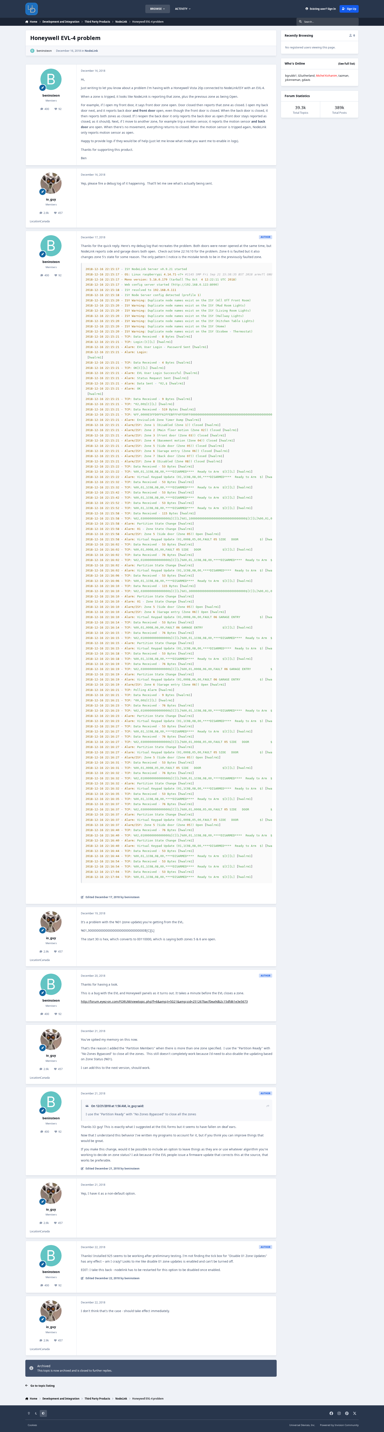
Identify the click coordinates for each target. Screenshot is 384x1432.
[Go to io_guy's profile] (51, 183)
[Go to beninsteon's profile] (32, 51)
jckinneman (292, 80)
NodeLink (91, 51)
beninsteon (44, 51)
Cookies (32, 1425)
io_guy (51, 199)
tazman (343, 76)
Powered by (339, 1425)
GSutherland (306, 76)
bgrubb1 (291, 76)
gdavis (306, 80)
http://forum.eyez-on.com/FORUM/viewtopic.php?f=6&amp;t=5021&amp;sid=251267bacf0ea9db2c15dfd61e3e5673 (164, 1001)
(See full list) (346, 64)
